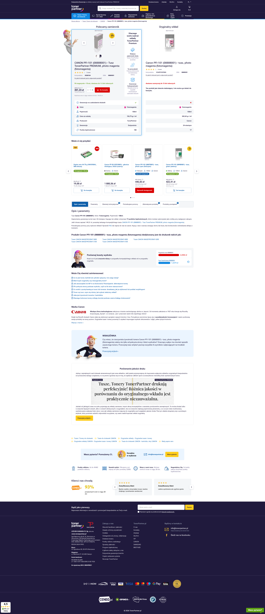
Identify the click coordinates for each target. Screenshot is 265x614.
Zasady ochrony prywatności (112, 530)
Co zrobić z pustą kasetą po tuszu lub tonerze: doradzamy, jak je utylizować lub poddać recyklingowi (109, 289)
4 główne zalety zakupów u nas (112, 550)
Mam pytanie (172, 454)
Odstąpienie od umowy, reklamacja (114, 536)
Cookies (105, 533)
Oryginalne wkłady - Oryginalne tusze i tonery (136, 438)
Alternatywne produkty (150, 204)
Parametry (94, 204)
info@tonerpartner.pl (155, 454)
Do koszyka (104, 90)
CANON (102, 21)
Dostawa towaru (154, 2)
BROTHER (137, 547)
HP (135, 539)
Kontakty (180, 2)
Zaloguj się (176, 10)
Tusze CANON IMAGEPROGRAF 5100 (84, 242)
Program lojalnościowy (110, 547)
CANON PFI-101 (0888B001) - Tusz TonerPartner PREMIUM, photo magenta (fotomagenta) (153, 222)
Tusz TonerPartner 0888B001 (166, 260)
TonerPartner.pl (140, 523)
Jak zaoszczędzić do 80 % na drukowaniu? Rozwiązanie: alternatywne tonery (100, 284)
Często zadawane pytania (111, 556)
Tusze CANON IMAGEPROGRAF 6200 (146, 239)
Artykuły (164, 2)
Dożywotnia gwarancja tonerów (113, 553)
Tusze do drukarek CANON (107, 438)
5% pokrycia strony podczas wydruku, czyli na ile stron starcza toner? (98, 286)
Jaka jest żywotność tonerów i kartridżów (88, 295)
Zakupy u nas (107, 523)
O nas (135, 527)
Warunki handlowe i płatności (112, 527)
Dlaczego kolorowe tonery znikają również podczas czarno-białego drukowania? (101, 298)
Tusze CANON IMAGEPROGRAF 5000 (84, 239)
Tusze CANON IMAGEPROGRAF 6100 (115, 242)
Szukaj (144, 8)
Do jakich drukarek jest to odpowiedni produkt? (159, 75)
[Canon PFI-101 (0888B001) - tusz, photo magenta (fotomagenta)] (169, 43)
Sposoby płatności (108, 545)
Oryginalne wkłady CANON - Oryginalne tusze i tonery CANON (95, 441)
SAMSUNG (137, 545)
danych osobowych (168, 512)
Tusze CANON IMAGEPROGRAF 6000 (115, 239)
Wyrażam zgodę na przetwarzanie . (157, 512)
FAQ (110, 226)
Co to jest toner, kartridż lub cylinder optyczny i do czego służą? (96, 278)
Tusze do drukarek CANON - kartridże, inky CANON (139, 441)
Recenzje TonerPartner (110, 559)
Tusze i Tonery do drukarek (90, 21)
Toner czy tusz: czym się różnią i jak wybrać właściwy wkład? (95, 292)
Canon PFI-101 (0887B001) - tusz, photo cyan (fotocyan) (147, 165)
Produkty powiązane (170, 204)
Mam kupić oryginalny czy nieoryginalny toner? (90, 281)
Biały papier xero (167, 441)
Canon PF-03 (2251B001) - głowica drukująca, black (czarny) (116, 165)
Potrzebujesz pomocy (130, 204)
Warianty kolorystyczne (110, 204)
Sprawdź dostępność (144, 190)
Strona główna (75, 21)
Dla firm (172, 2)
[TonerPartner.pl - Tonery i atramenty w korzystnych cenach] (77, 8)
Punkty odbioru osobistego (111, 542)
